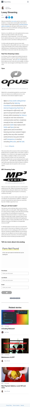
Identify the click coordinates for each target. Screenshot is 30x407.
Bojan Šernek (8, 8)
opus (11, 298)
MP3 (11, 141)
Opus (18, 59)
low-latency (23, 115)
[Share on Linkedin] (12, 17)
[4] (11, 125)
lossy (11, 101)
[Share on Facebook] (6, 17)
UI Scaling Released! (8, 328)
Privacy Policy (9, 405)
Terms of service (16, 405)
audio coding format (19, 101)
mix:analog (14, 21)
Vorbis (5, 127)
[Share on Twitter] (9, 17)
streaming (18, 298)
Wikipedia (11, 146)
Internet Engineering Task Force (14, 108)
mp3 (14, 298)
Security (22, 405)
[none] (28, 2)
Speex (12, 127)
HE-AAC (21, 141)
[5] (13, 125)
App (2, 15)
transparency (11, 139)
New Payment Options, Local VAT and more (13, 387)
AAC (14, 141)
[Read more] (15, 317)
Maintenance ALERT (8, 357)
